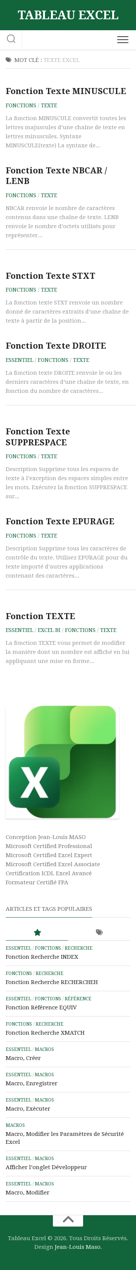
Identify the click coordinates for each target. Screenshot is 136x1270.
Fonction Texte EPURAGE (60, 521)
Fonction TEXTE (40, 616)
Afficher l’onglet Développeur (46, 1167)
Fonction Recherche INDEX (42, 956)
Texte (49, 105)
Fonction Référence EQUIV (41, 1007)
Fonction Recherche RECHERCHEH (52, 982)
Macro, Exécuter (28, 1108)
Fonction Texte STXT (50, 276)
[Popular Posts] (37, 933)
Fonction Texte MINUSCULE (66, 91)
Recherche (79, 948)
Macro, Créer (23, 1058)
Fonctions (21, 105)
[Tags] (99, 933)
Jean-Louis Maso (77, 1247)
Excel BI (49, 630)
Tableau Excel (68, 15)
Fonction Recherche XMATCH (45, 1032)
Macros (44, 1049)
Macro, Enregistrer (31, 1083)
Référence (78, 998)
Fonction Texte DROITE (56, 346)
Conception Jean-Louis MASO (46, 837)
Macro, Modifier (27, 1192)
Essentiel (19, 360)
